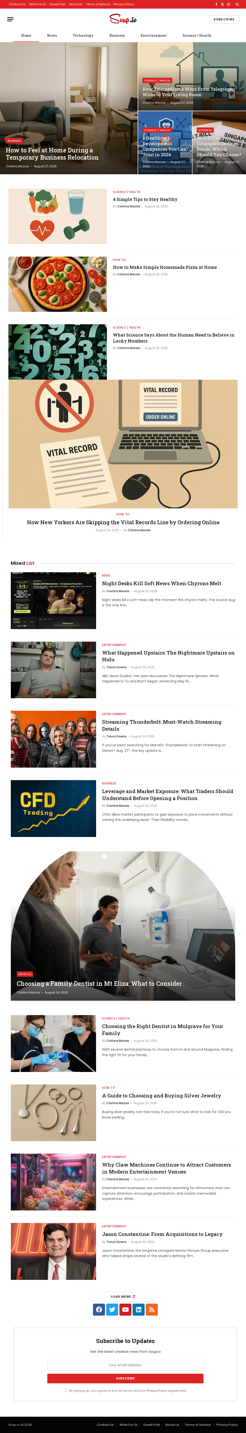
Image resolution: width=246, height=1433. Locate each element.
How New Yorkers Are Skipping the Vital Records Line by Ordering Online (123, 522)
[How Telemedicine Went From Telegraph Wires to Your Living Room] (192, 76)
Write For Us (37, 4)
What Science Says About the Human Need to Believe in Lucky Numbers (173, 337)
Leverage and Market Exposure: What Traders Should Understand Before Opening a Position (167, 794)
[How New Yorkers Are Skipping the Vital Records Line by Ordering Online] (123, 444)
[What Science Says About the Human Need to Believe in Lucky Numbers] (57, 352)
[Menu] (10, 19)
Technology (83, 35)
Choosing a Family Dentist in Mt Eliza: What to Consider (99, 983)
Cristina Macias (17, 166)
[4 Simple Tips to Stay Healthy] (57, 216)
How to (119, 260)
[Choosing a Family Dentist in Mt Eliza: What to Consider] (123, 926)
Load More (121, 1296)
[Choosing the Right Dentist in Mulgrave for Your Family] (53, 1043)
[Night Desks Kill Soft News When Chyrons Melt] (53, 600)
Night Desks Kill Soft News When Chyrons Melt (161, 583)
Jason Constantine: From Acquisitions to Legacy (162, 1234)
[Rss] (152, 1310)
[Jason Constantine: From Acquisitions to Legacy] (53, 1251)
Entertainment (154, 35)
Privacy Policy (124, 4)
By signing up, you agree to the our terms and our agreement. (127, 1391)
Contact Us (17, 4)
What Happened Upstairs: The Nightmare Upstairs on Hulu (168, 656)
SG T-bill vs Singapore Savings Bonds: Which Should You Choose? (219, 146)
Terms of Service (98, 4)
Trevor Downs (116, 667)
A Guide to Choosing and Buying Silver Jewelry (161, 1095)
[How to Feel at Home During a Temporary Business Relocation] (69, 108)
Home (26, 35)
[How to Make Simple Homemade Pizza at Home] (57, 284)
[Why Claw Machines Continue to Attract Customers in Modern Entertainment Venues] (53, 1182)
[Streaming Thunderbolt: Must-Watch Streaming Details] (53, 739)
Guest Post (57, 4)
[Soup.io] (123, 19)
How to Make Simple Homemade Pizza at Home (165, 267)
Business (117, 35)
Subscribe (224, 19)
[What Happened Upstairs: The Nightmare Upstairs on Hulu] (53, 670)
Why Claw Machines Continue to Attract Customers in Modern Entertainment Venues (166, 1168)
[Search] (237, 4)
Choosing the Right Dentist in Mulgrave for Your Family (162, 1029)
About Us (75, 4)
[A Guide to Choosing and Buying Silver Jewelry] (53, 1112)
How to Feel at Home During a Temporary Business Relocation (52, 154)
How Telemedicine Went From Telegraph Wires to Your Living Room (187, 91)
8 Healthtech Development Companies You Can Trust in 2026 (164, 146)
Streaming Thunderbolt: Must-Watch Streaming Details (161, 725)
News (52, 35)
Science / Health (197, 35)
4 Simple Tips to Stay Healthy (145, 199)
